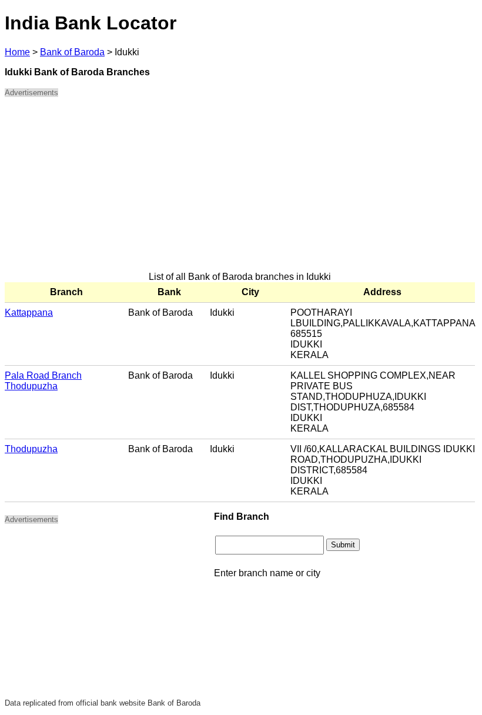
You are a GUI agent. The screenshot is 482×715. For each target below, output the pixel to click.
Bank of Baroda (72, 52)
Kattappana (29, 313)
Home (17, 52)
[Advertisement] (240, 189)
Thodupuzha (31, 449)
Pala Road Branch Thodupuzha (43, 380)
